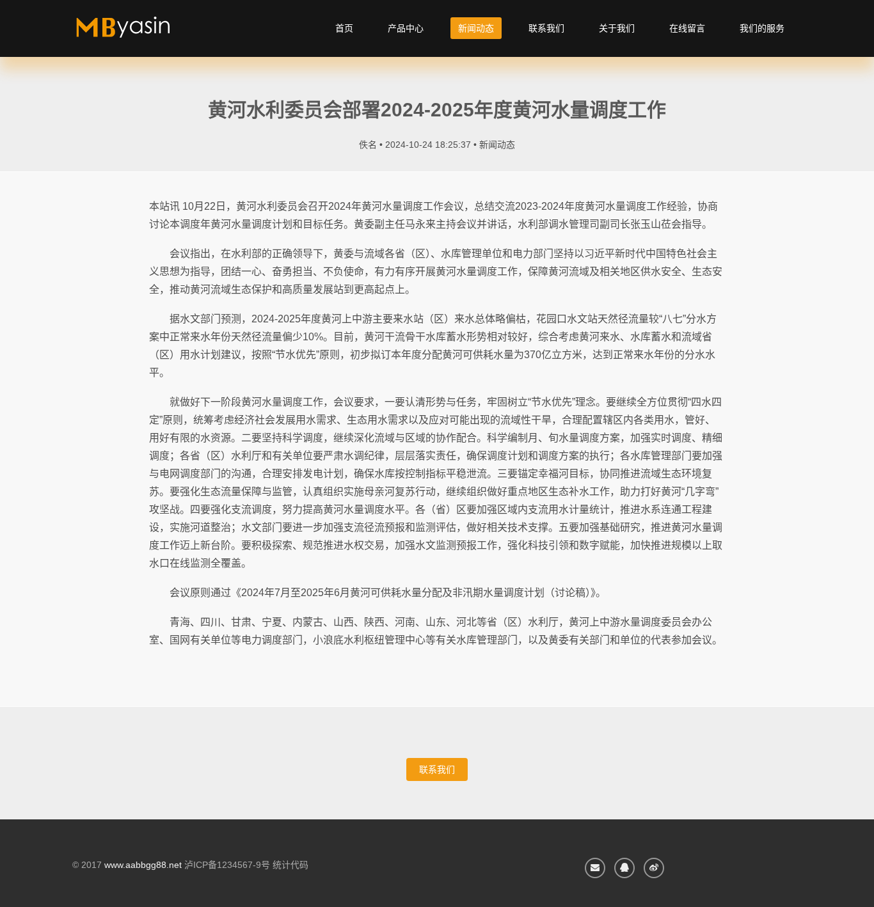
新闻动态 (476, 28)
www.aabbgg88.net (143, 865)
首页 (344, 28)
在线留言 (687, 28)
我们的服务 (762, 28)
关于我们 (617, 28)
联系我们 (546, 28)
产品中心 (406, 28)
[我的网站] (137, 32)
